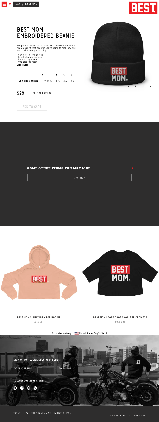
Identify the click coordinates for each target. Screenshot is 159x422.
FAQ (26, 413)
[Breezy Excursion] (143, 8)
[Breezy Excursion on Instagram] (28, 388)
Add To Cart (32, 107)
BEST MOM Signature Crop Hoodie (39, 317)
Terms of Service (62, 413)
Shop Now (79, 177)
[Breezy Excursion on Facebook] (22, 388)
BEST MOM (31, 4)
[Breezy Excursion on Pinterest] (35, 388)
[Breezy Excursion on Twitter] (15, 388)
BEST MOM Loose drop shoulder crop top (120, 317)
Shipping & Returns (41, 413)
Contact (18, 413)
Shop (17, 4)
